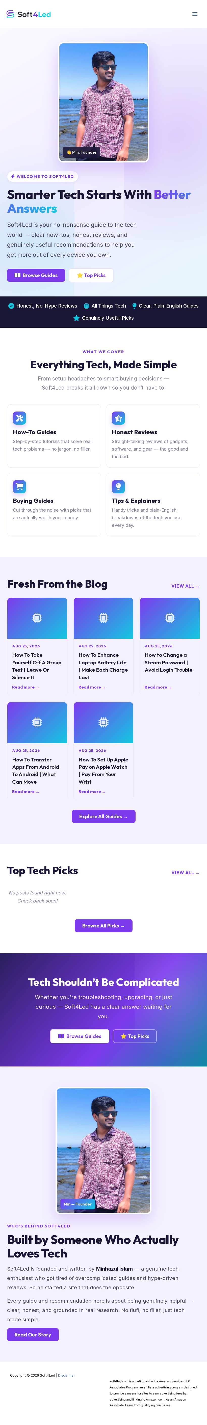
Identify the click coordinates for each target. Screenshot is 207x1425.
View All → (185, 586)
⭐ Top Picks (91, 275)
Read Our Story (33, 1334)
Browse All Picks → (103, 925)
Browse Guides (40, 275)
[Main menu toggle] (195, 14)
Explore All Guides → (103, 816)
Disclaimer (66, 1375)
